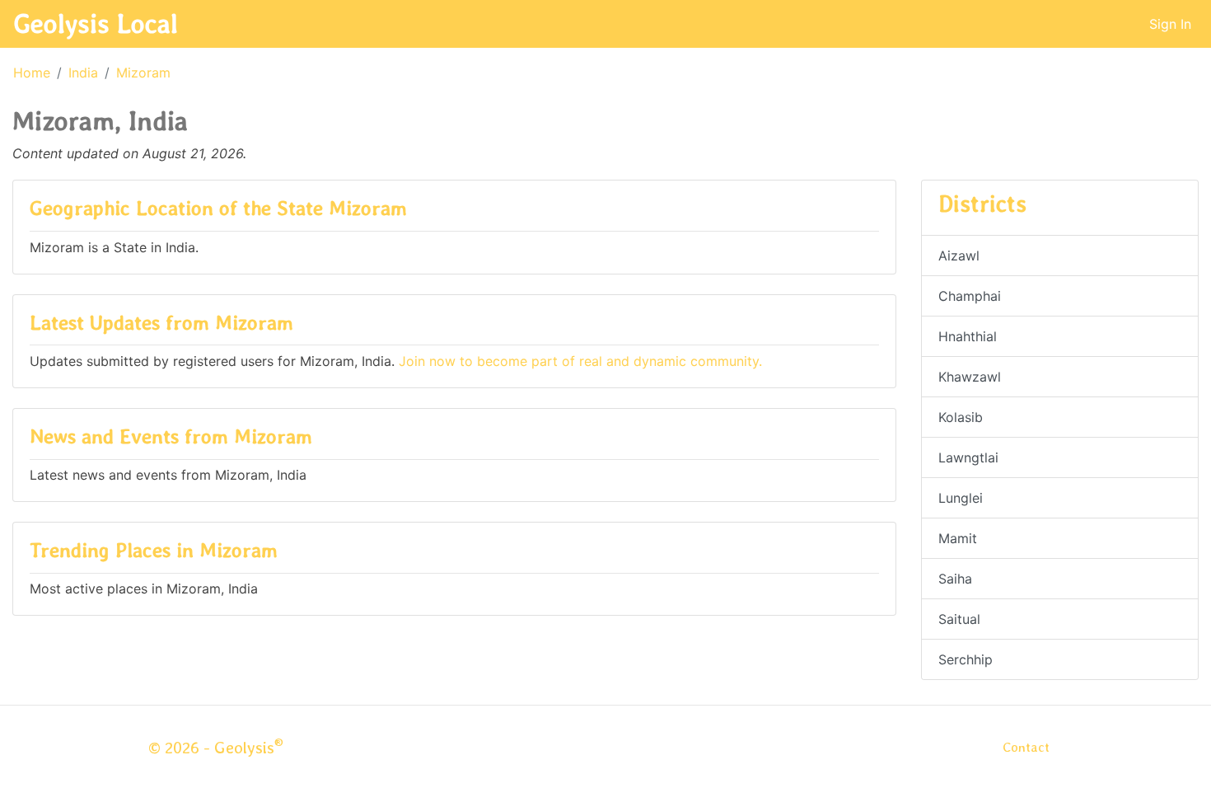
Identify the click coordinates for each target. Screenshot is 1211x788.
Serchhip (965, 659)
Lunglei (960, 498)
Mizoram (143, 72)
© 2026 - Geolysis (215, 748)
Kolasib (960, 417)
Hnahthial (967, 336)
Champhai (969, 296)
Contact (1026, 747)
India (83, 72)
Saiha (955, 578)
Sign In (1170, 24)
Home (31, 72)
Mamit (957, 538)
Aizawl (959, 255)
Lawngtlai (968, 457)
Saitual (959, 619)
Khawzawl (969, 376)
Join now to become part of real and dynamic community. (580, 361)
